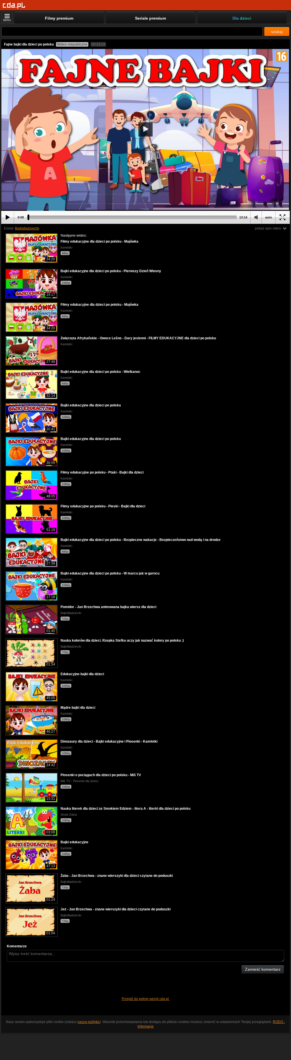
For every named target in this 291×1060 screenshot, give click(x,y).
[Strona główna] (14, 5)
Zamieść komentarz (262, 969)
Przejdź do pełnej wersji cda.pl (146, 999)
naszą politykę (89, 1022)
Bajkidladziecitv (27, 228)
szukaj (276, 31)
